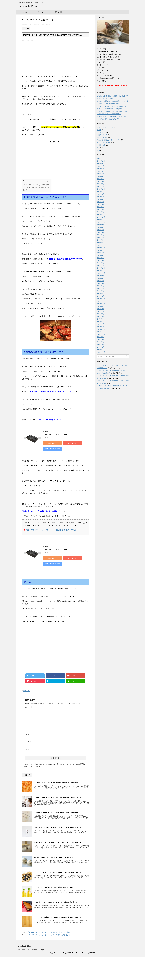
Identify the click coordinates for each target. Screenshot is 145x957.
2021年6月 (100, 202)
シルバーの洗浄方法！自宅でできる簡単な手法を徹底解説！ (57, 812)
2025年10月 (101, 161)
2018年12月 (101, 268)
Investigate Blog (27, 6)
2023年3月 (100, 181)
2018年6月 (100, 283)
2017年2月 (100, 324)
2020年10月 (101, 222)
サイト (27, 749)
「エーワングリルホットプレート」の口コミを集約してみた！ (52, 530)
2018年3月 (100, 291)
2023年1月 (100, 186)
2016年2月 (100, 347)
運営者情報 (58, 12)
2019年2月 (100, 263)
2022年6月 (100, 194)
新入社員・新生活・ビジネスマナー (109, 140)
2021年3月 (100, 209)
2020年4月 (100, 237)
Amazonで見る (52, 443)
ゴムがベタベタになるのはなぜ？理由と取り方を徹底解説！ (57, 782)
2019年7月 (100, 250)
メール (28, 742)
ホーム (25, 12)
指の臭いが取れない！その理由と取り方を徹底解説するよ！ (57, 857)
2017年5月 (100, 316)
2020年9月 (100, 225)
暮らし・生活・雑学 (103, 142)
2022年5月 (100, 197)
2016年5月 (100, 344)
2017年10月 (101, 304)
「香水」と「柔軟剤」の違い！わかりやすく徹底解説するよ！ (57, 827)
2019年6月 (100, 253)
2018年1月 (100, 296)
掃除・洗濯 (26, 691)
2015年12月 (101, 352)
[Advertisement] (55, 57)
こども (99, 130)
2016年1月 (100, 349)
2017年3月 (100, 321)
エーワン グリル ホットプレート (55, 434)
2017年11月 (101, 301)
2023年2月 (100, 184)
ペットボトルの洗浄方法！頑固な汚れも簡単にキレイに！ (56, 887)
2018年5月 (100, 286)
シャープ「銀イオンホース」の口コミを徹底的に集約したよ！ (57, 797)
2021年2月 (100, 212)
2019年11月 (101, 245)
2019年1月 (100, 265)
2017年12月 (101, 298)
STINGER (92, 953)
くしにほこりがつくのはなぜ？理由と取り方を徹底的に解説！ (57, 872)
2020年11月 (101, 219)
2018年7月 (100, 281)
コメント (29, 707)
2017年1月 (100, 326)
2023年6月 (100, 174)
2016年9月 (100, 337)
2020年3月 (100, 240)
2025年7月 (100, 166)
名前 (27, 734)
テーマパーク (101, 132)
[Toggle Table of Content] (46, 181)
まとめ (25, 190)
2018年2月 (100, 293)
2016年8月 (100, 339)
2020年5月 (100, 235)
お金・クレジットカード (105, 127)
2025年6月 (100, 168)
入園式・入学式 (102, 135)
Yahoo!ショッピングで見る (52, 448)
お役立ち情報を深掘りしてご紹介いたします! (31, 950)
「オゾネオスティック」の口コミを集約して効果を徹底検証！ (49, 932)
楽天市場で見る (72, 443)
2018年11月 (101, 270)
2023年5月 (100, 176)
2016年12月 (101, 329)
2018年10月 (101, 273)
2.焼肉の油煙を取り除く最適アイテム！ (36, 187)
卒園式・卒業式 (102, 137)
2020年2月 (100, 242)
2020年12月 (101, 217)
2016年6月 (100, 342)
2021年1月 (100, 214)
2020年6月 (100, 232)
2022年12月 (101, 189)
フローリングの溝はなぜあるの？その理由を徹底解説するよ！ (57, 917)
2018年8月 (100, 278)
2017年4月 (100, 319)
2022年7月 (100, 191)
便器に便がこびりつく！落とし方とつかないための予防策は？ (57, 842)
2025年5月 (100, 171)
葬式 (98, 147)
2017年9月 (100, 306)
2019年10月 (101, 247)
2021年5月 (100, 204)
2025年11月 (101, 158)
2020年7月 (100, 230)
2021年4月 (100, 207)
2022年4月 (100, 199)
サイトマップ (42, 12)
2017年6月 (100, 314)
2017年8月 (100, 309)
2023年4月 (100, 179)
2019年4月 (100, 258)
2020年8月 (100, 227)
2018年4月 (100, 288)
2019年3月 (100, 260)
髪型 (98, 150)
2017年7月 (100, 311)
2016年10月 (101, 334)
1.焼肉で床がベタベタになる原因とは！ (36, 185)
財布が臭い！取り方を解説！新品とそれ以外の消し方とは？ (57, 902)
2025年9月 (100, 163)
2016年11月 (101, 332)
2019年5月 (100, 255)
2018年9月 (100, 276)
